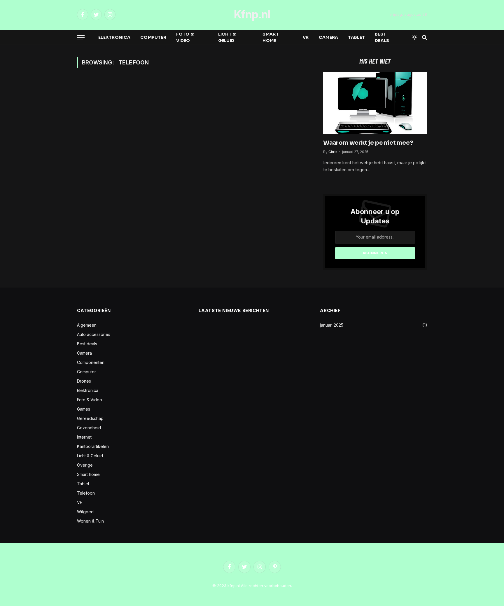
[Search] (424, 37)
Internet (84, 437)
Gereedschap (90, 418)
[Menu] (81, 37)
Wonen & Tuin (90, 521)
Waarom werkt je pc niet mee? (368, 142)
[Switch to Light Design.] (414, 37)
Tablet (356, 37)
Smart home (270, 37)
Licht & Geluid (227, 37)
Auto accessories (93, 334)
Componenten (90, 362)
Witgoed (85, 511)
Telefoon (86, 493)
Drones (84, 381)
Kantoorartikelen (93, 446)
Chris (332, 152)
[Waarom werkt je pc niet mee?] (375, 103)
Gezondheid (89, 427)
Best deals (382, 37)
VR (306, 37)
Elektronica (114, 37)
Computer (153, 37)
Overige (85, 465)
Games (83, 409)
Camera (328, 37)
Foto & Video (185, 37)
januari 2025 (331, 325)
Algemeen (87, 325)
